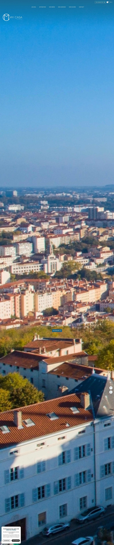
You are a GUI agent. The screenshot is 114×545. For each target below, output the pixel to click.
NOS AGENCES (62, 7)
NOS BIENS (52, 7)
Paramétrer (6, 540)
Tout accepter (16, 540)
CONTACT (81, 7)
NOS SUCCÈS (72, 7)
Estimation (42, 7)
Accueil (34, 7)
